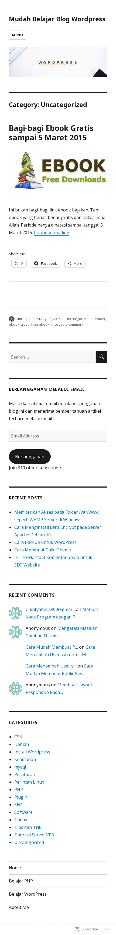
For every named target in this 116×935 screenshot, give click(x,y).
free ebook (40, 324)
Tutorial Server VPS (34, 835)
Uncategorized (78, 318)
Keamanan (25, 759)
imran (22, 318)
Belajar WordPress (28, 894)
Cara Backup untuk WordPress (45, 542)
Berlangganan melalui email (47, 389)
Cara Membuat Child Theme (42, 550)
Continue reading (51, 232)
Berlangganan (29, 457)
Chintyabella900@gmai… (50, 609)
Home (15, 868)
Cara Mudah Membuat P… (52, 647)
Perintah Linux (29, 782)
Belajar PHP (21, 881)
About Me (19, 907)
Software (23, 812)
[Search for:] (52, 357)
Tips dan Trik (27, 827)
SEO (18, 805)
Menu (17, 34)
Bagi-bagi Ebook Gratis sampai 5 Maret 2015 (51, 132)
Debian (21, 744)
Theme (21, 820)
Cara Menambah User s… (51, 666)
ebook (100, 318)
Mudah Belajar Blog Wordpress (57, 19)
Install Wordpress (32, 752)
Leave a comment (68, 324)
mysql (20, 767)
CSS (18, 737)
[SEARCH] (101, 357)
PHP (18, 790)
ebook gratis (19, 324)
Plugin (20, 797)
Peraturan (24, 774)
